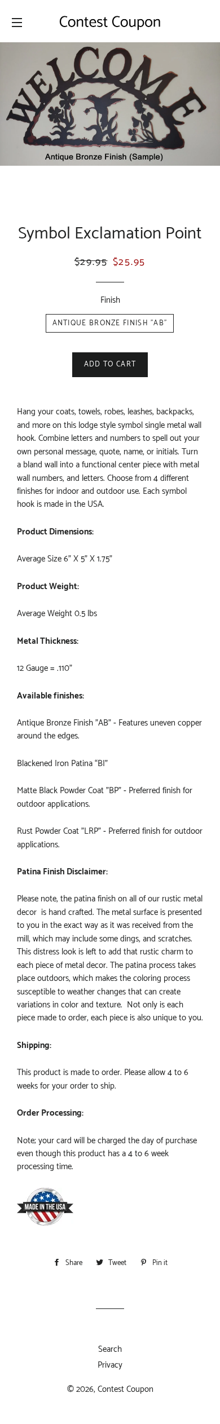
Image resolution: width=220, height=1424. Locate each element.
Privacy (110, 1365)
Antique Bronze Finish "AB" (110, 323)
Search (110, 1349)
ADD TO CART (110, 364)
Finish (110, 300)
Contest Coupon (125, 1389)
